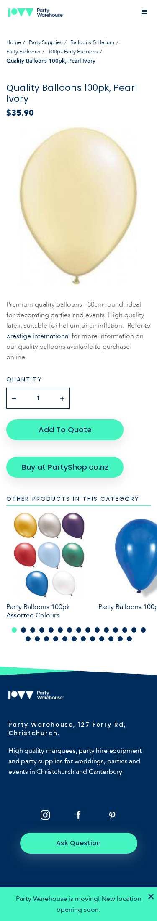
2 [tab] (23, 630)
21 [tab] (74, 638)
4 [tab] (41, 630)
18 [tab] (46, 638)
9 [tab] (87, 630)
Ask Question (78, 843)
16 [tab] (28, 638)
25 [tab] (110, 638)
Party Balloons (23, 52)
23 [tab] (92, 638)
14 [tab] (133, 630)
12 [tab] (115, 630)
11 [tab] (106, 630)
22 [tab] (83, 638)
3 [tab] (32, 630)
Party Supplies (45, 42)
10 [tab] (97, 630)
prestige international (38, 336)
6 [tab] (60, 630)
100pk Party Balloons (73, 52)
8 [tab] (78, 630)
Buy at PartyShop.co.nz (65, 467)
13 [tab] (124, 630)
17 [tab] (37, 638)
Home (13, 42)
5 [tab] (51, 630)
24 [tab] (101, 638)
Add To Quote (65, 429)
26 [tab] (120, 638)
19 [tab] (55, 638)
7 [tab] (69, 630)
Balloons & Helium (92, 42)
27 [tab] (129, 638)
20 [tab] (64, 638)
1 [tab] (14, 630)
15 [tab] (143, 630)
